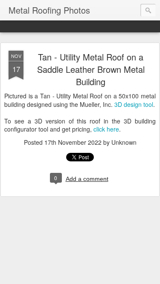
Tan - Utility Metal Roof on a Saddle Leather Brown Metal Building (91, 69)
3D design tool (133, 104)
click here (106, 129)
